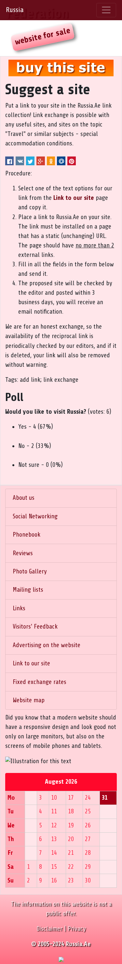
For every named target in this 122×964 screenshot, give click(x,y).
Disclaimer (49, 928)
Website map (29, 700)
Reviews (23, 553)
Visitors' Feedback (35, 626)
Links (19, 608)
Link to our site (31, 663)
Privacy (77, 928)
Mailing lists (28, 589)
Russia (14, 10)
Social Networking (35, 516)
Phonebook (26, 534)
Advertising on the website (46, 645)
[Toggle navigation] (106, 10)
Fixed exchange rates (39, 682)
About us (23, 497)
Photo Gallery (30, 571)
